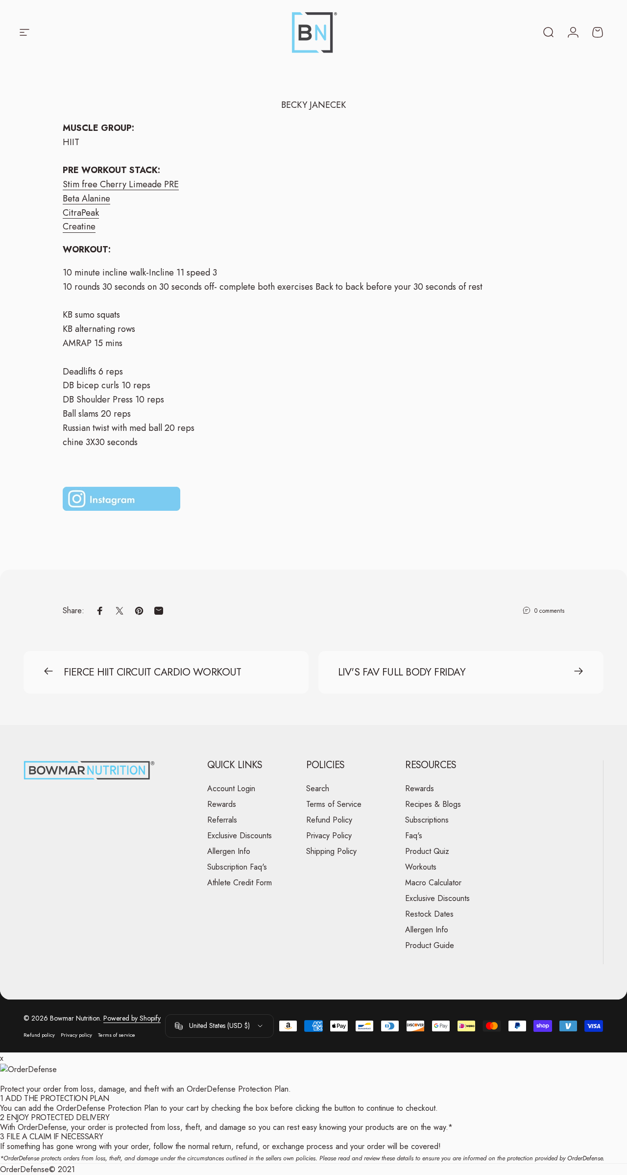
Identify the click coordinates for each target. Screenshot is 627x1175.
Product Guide (429, 945)
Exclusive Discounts (239, 836)
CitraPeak (81, 212)
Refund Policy (329, 820)
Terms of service (116, 1035)
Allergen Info (228, 851)
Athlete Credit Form (239, 883)
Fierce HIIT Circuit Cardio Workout (152, 671)
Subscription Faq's (237, 867)
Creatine (79, 226)
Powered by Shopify (132, 1018)
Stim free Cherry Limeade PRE (121, 184)
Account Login (231, 789)
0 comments (549, 610)
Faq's (413, 836)
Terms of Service (334, 804)
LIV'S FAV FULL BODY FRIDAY (401, 671)
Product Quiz (427, 851)
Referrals (222, 820)
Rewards (221, 804)
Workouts (420, 867)
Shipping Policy (331, 851)
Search (317, 789)
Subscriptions (427, 820)
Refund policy (39, 1035)
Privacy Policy (329, 836)
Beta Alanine (86, 198)
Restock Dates (429, 914)
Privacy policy (76, 1035)
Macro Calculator (433, 883)
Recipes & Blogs (433, 804)
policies (305, 1158)
